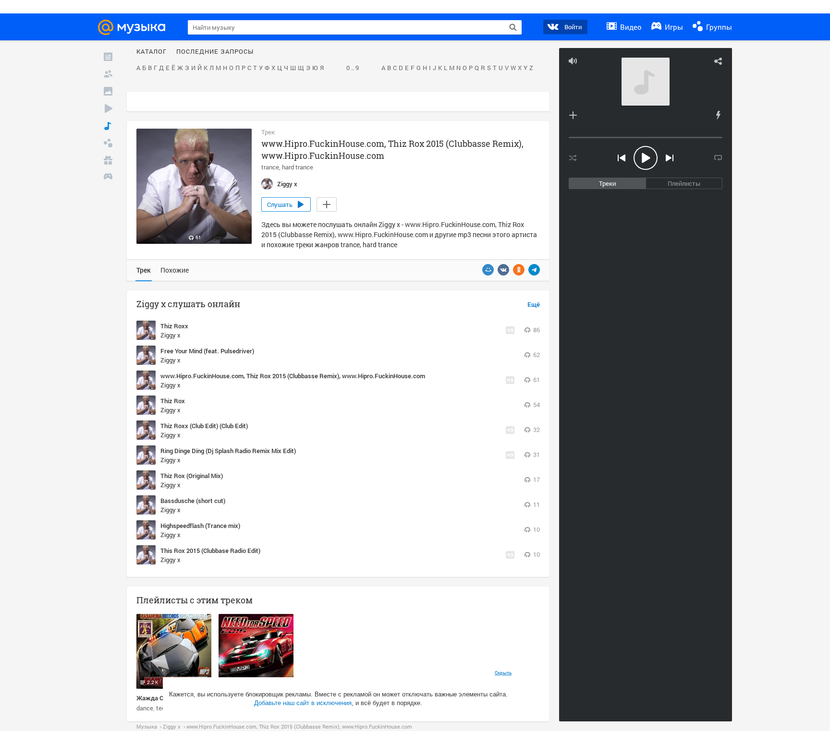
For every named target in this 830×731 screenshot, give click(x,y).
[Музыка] (108, 125)
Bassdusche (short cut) (192, 500)
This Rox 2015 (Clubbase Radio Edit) (210, 550)
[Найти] (513, 27)
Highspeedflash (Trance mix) (200, 525)
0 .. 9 (352, 68)
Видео (630, 27)
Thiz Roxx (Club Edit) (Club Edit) (204, 425)
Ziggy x (170, 335)
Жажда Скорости (161, 698)
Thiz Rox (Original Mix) (191, 475)
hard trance (297, 167)
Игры (673, 27)
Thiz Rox (172, 400)
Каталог (151, 52)
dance (144, 708)
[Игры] (108, 177)
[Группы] (108, 143)
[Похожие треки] (718, 115)
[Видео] (108, 108)
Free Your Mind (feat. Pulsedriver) (207, 351)
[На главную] (136, 27)
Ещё (533, 305)
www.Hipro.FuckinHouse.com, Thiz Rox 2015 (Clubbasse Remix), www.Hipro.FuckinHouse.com (292, 375)
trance (270, 167)
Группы (718, 27)
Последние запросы (215, 52)
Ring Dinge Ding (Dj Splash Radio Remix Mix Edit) (228, 450)
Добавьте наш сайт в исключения (303, 703)
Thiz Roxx (174, 326)
